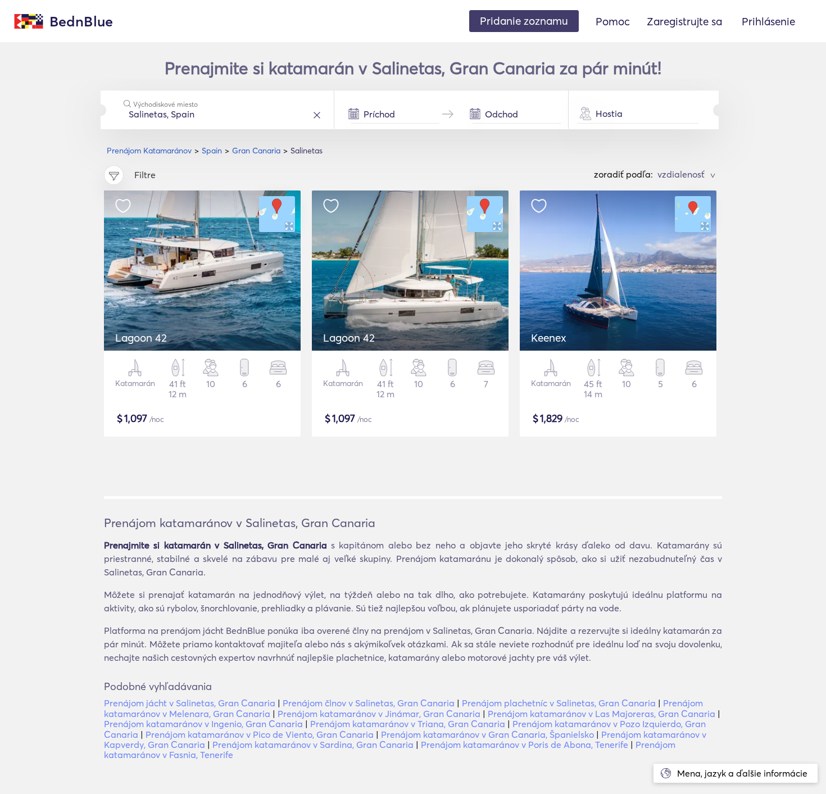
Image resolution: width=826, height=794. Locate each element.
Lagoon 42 (141, 337)
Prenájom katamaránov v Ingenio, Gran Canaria (203, 723)
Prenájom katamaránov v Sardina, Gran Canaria (313, 744)
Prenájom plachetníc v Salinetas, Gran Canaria (559, 703)
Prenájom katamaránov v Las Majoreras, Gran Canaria (601, 713)
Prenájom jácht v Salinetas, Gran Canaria (189, 703)
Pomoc (613, 21)
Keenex (548, 337)
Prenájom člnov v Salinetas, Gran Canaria (369, 703)
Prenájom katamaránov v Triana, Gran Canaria (407, 723)
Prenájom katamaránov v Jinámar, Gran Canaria (379, 713)
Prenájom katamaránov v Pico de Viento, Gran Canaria (260, 734)
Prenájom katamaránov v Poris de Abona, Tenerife (524, 744)
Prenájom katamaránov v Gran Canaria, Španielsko (487, 734)
